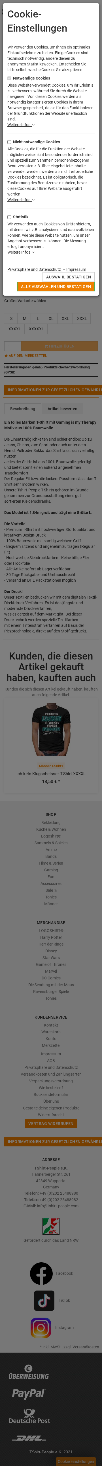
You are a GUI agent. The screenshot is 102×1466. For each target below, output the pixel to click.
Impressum (76, 269)
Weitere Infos (19, 124)
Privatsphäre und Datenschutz (34, 269)
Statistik (20, 217)
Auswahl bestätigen (68, 277)
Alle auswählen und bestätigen (56, 286)
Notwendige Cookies (31, 78)
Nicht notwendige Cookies (36, 142)
